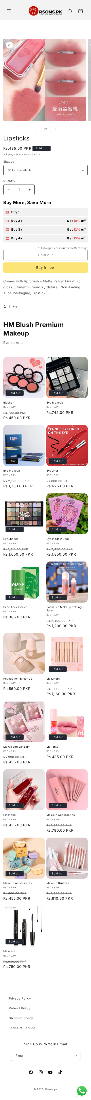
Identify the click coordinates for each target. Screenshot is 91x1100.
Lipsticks (9, 814)
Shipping (8, 154)
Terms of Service (22, 1028)
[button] (9, 11)
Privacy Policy (20, 998)
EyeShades (10, 538)
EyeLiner (52, 470)
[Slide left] (36, 129)
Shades (8, 161)
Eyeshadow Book (58, 538)
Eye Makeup (54, 402)
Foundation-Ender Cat (18, 678)
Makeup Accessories (60, 814)
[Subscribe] (75, 1056)
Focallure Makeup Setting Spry (64, 608)
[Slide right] (55, 129)
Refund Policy (19, 1008)
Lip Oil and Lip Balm (16, 746)
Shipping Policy (21, 1018)
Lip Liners (53, 678)
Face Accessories (15, 607)
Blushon (8, 402)
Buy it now (45, 268)
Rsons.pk (51, 1089)
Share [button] (12, 306)
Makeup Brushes (57, 883)
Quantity (9, 181)
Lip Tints (52, 746)
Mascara (9, 951)
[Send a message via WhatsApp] (82, 1091)
